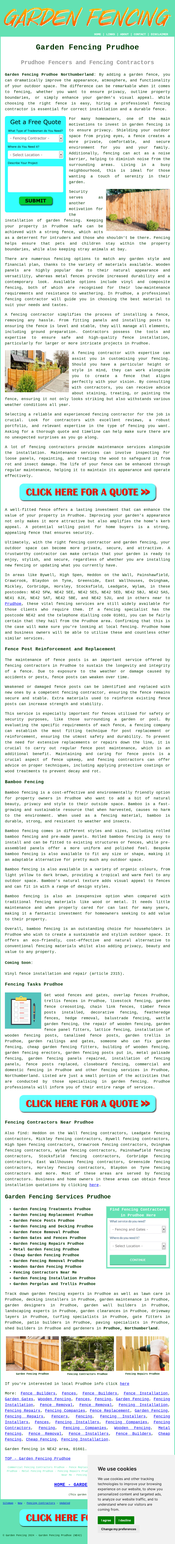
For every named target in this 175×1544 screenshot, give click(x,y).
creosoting (72, 1007)
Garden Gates (19, 1399)
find (22, 1133)
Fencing (103, 1399)
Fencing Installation (143, 1405)
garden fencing (21, 1053)
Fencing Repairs (22, 1411)
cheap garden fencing (52, 1047)
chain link (102, 1007)
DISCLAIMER (159, 34)
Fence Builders (38, 1393)
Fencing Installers (123, 1416)
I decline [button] (125, 1520)
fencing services (120, 1070)
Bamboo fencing (21, 792)
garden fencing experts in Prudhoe (71, 1294)
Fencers (59, 1416)
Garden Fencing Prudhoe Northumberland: (50, 75)
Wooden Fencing (54, 1399)
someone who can (120, 1041)
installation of (152, 1030)
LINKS (110, 34)
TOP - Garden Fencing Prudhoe (38, 1459)
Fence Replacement (110, 1411)
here (94, 1185)
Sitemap (8, 1503)
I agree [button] (106, 1520)
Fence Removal (56, 1405)
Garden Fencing (132, 1399)
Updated (65, 1503)
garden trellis (143, 1035)
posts (108, 1053)
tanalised (74, 1035)
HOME (97, 34)
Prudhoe (13, 604)
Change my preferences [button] (118, 1529)
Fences (69, 1393)
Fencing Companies (65, 1411)
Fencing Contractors (41, 1503)
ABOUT (124, 34)
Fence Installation (146, 1393)
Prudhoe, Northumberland (131, 1328)
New (20, 1503)
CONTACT (140, 34)
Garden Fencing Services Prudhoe (58, 1197)
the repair (95, 1024)
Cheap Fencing (41, 1439)
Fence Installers (89, 1434)
